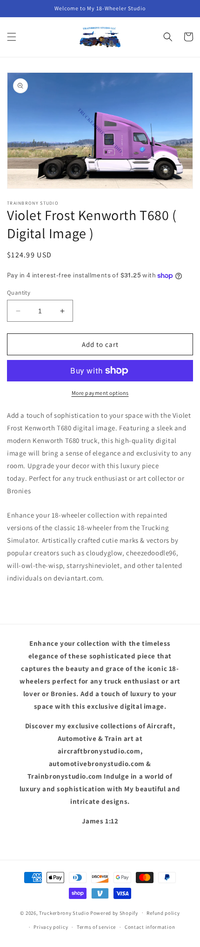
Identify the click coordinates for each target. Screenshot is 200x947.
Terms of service (96, 927)
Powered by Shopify (114, 912)
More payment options (100, 392)
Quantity (18, 293)
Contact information (150, 927)
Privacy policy (50, 927)
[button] (11, 37)
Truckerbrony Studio (64, 912)
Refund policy (163, 913)
